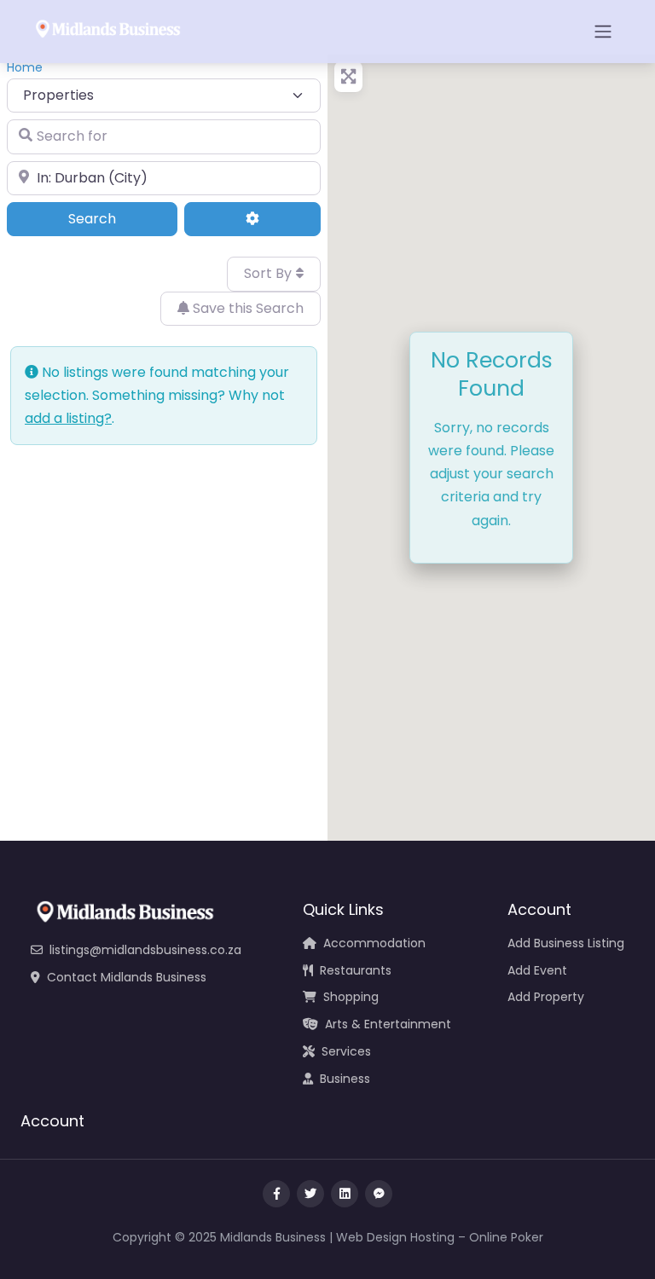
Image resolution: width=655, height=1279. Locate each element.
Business (345, 1078)
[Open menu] (603, 31)
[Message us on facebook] (378, 1193)
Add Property (545, 996)
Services (346, 1051)
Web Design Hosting (395, 1237)
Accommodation (374, 943)
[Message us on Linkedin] (344, 1193)
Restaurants (355, 970)
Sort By (269, 273)
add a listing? (68, 418)
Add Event (537, 970)
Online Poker (506, 1237)
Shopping (351, 996)
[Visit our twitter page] (310, 1193)
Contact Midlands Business (126, 977)
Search (115, 218)
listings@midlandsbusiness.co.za (145, 949)
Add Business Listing (565, 943)
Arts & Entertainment (388, 1024)
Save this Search (246, 308)
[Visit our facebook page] (276, 1193)
